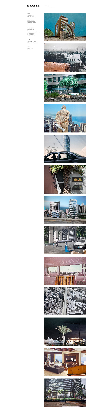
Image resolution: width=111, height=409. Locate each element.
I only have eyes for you (32, 35)
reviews (29, 49)
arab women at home (31, 41)
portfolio (29, 13)
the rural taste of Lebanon (32, 42)
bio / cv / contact (30, 48)
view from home (30, 16)
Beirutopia (29, 18)
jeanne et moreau (30, 29)
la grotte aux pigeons (31, 22)
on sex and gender (31, 33)
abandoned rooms (31, 21)
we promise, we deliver (31, 17)
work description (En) (49, 7)
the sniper (29, 23)
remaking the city (30, 34)
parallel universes (30, 20)
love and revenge (30, 30)
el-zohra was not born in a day (33, 32)
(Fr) (54, 7)
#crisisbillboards (30, 15)
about (28, 46)
